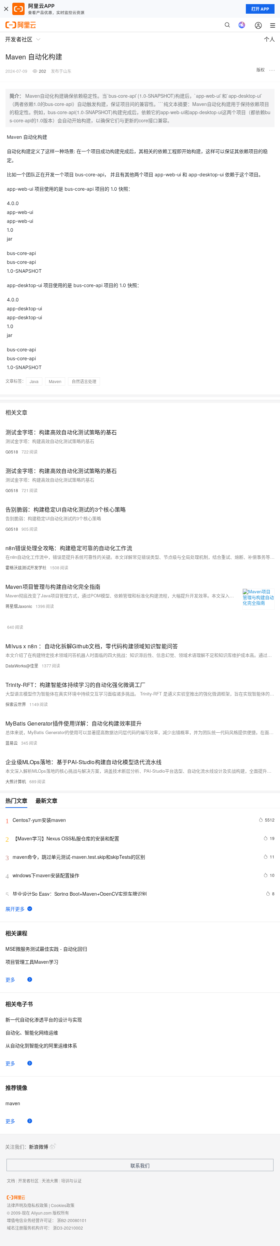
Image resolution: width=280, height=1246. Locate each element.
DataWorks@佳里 (21, 665)
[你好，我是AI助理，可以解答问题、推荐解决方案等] (242, 25)
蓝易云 (11, 743)
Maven (55, 381)
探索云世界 (15, 704)
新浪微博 (38, 1146)
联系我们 (140, 1165)
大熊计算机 (15, 781)
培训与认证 (71, 1180)
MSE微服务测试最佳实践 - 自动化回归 (46, 948)
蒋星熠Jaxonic (18, 606)
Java (34, 381)
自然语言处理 (84, 381)
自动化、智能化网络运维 (31, 1032)
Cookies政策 (62, 1205)
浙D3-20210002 (68, 1228)
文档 (11, 1180)
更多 (10, 979)
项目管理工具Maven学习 (31, 961)
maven (12, 1103)
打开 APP (260, 9)
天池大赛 (50, 1180)
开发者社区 (28, 1180)
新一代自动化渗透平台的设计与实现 (43, 1019)
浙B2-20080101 (72, 1220)
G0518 (11, 452)
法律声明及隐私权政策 (27, 1205)
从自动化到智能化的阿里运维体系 (41, 1045)
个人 (269, 39)
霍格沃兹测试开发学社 (25, 567)
